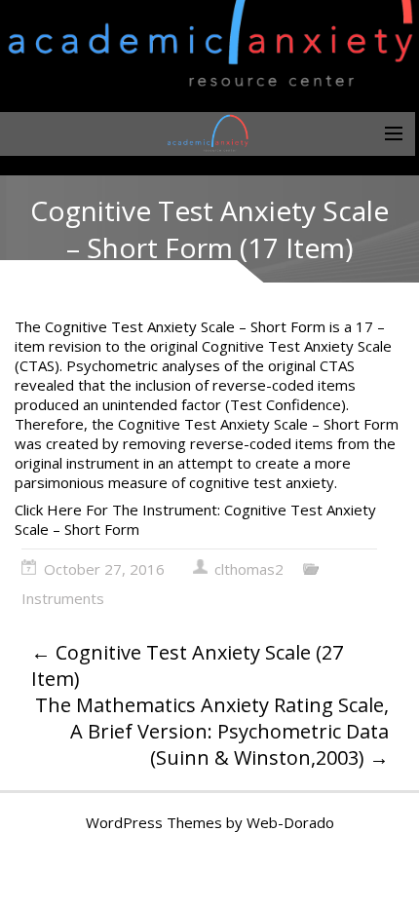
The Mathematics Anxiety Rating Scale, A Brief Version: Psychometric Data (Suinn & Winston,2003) (212, 731)
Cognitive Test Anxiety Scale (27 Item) (187, 665)
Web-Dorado (290, 822)
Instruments (62, 598)
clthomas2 (249, 569)
